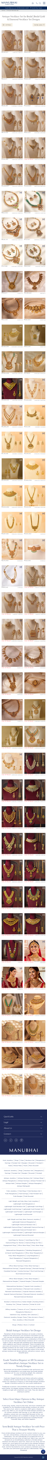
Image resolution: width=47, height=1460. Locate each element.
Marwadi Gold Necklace (13, 1291)
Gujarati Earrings (25, 1268)
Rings (16, 1160)
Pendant (39, 1163)
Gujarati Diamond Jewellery (32, 1291)
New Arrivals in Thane (36, 1317)
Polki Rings (22, 1191)
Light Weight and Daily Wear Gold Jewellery (23, 1201)
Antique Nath (10, 1183)
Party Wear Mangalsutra (17, 1255)
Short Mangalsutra (16, 1258)
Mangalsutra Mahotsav (23, 1312)
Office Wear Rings (24, 1245)
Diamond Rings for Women (15, 1243)
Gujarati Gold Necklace (14, 1289)
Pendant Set (16, 1163)
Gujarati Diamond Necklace (13, 1294)
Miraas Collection (23, 1304)
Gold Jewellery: (8, 1160)
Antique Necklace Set (12, 10)
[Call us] (37, 3)
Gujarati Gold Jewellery (32, 1286)
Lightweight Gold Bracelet (23, 1214)
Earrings (7, 1163)
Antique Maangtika (35, 1183)
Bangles (24, 1163)
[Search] (40, 3)
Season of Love (23, 1309)
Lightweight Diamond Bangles (34, 1232)
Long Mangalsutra (32, 1255)
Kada (10, 1165)
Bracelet (32, 1163)
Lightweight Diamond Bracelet (23, 1235)
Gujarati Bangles (25, 1281)
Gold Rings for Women (16, 1240)
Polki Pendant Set (36, 1193)
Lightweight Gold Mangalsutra (23, 1204)
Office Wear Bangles (16, 1278)
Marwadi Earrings (38, 1268)
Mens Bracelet (34, 1165)
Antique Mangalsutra (9, 1181)
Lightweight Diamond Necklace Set (23, 1224)
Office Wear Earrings (16, 1266)
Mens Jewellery (18, 1320)
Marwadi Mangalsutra (23, 1261)
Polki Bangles (17, 1196)
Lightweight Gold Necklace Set (14, 1206)
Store (25, 1325)
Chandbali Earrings (10, 1271)
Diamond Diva (16, 1302)
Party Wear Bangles (31, 1278)
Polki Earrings (23, 1193)
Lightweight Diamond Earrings (33, 1227)
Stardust (7, 1302)
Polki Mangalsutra (11, 1193)
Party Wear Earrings (31, 1266)
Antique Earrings (23, 1181)
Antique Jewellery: (10, 1178)
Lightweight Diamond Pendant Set (23, 1230)
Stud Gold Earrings (37, 1271)
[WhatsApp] (33, 3)
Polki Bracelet (29, 1196)
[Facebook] (10, 1140)
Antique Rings (38, 1178)
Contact (32, 1325)
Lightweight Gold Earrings (12, 1209)
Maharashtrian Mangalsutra (15, 1250)
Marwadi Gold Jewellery (32, 1289)
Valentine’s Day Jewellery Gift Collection (23, 1314)
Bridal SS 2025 (35, 1304)
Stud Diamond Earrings (23, 1274)
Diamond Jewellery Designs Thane (15, 1317)
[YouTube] (5, 1140)
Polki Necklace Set (34, 1191)
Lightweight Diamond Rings (12, 1227)
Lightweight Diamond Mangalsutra (23, 1222)
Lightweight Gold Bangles (33, 1212)
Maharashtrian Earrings (10, 1268)
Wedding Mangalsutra (33, 1250)
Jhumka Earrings (23, 1271)
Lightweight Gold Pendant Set (33, 1209)
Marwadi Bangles (38, 1281)
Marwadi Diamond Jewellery (33, 1294)
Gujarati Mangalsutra (30, 1258)
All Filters (8, 24)
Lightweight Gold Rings (35, 1206)
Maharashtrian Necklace (15, 1286)
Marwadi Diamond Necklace (23, 1297)
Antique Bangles (21, 1183)
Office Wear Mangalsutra (33, 1253)
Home (3, 10)
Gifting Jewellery (11, 1309)
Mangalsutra (40, 1160)
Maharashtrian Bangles (10, 1281)
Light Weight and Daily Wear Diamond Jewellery (23, 1219)
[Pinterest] (21, 1140)
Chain (22, 1160)
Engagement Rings (10, 1245)
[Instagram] (16, 1140)
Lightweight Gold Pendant (14, 1212)
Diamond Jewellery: (10, 1170)
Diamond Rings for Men (33, 1243)
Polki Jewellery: (12, 1191)
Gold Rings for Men (31, 1240)
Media (20, 1325)
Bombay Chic (10, 1304)
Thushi (25, 1165)
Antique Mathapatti (23, 1186)
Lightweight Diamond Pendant (13, 1232)
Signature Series (36, 1309)
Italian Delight (27, 1302)
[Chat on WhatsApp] (43, 1457)
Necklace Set (29, 1160)
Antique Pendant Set (37, 1181)
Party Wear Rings (37, 1245)
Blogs (14, 1325)
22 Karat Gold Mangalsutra (14, 1253)
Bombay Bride (38, 1302)
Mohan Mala (18, 1165)
